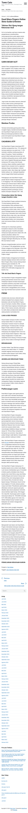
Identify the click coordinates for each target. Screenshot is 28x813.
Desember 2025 (5, 618)
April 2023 (4, 706)
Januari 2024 (5, 681)
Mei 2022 (4, 734)
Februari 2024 (5, 679)
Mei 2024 (4, 670)
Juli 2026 (4, 599)
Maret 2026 (4, 610)
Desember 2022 (5, 717)
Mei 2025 (4, 637)
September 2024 (5, 659)
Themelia (15, 810)
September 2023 (5, 692)
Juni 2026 (4, 601)
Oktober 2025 (5, 623)
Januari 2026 (5, 615)
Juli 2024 (4, 665)
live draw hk (4, 781)
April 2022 (4, 736)
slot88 (3, 778)
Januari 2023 (5, 714)
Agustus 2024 (5, 662)
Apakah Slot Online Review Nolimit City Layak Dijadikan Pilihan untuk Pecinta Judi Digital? (12, 765)
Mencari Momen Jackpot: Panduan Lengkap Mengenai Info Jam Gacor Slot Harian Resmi (12, 769)
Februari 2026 (5, 612)
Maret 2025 (4, 643)
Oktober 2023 (5, 690)
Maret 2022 (4, 739)
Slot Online (10, 567)
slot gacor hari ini (6, 787)
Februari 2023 (5, 712)
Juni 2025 (4, 634)
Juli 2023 (4, 698)
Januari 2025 (5, 648)
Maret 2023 (4, 709)
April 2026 (4, 607)
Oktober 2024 (5, 657)
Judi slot (4, 801)
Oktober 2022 (5, 723)
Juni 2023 (4, 701)
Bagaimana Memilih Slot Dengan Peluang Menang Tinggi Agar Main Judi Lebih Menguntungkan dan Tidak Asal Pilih (14, 761)
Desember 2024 (5, 651)
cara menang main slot (12, 570)
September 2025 (5, 626)
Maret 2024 (4, 676)
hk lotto (3, 784)
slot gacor (4, 790)
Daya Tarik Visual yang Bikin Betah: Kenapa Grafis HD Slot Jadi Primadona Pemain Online (14, 751)
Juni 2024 (4, 668)
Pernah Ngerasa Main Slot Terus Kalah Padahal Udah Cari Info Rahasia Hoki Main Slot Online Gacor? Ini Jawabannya (13, 755)
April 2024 (4, 673)
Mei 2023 (4, 703)
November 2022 (5, 720)
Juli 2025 (4, 632)
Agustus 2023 (5, 695)
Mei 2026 (4, 604)
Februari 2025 (5, 645)
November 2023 (5, 687)
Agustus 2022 (5, 728)
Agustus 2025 (5, 629)
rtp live (7, 442)
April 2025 (4, 640)
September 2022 (5, 725)
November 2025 (5, 621)
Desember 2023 (5, 684)
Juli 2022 (4, 731)
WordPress (24, 808)
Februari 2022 (5, 742)
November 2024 (5, 654)
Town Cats (12, 808)
